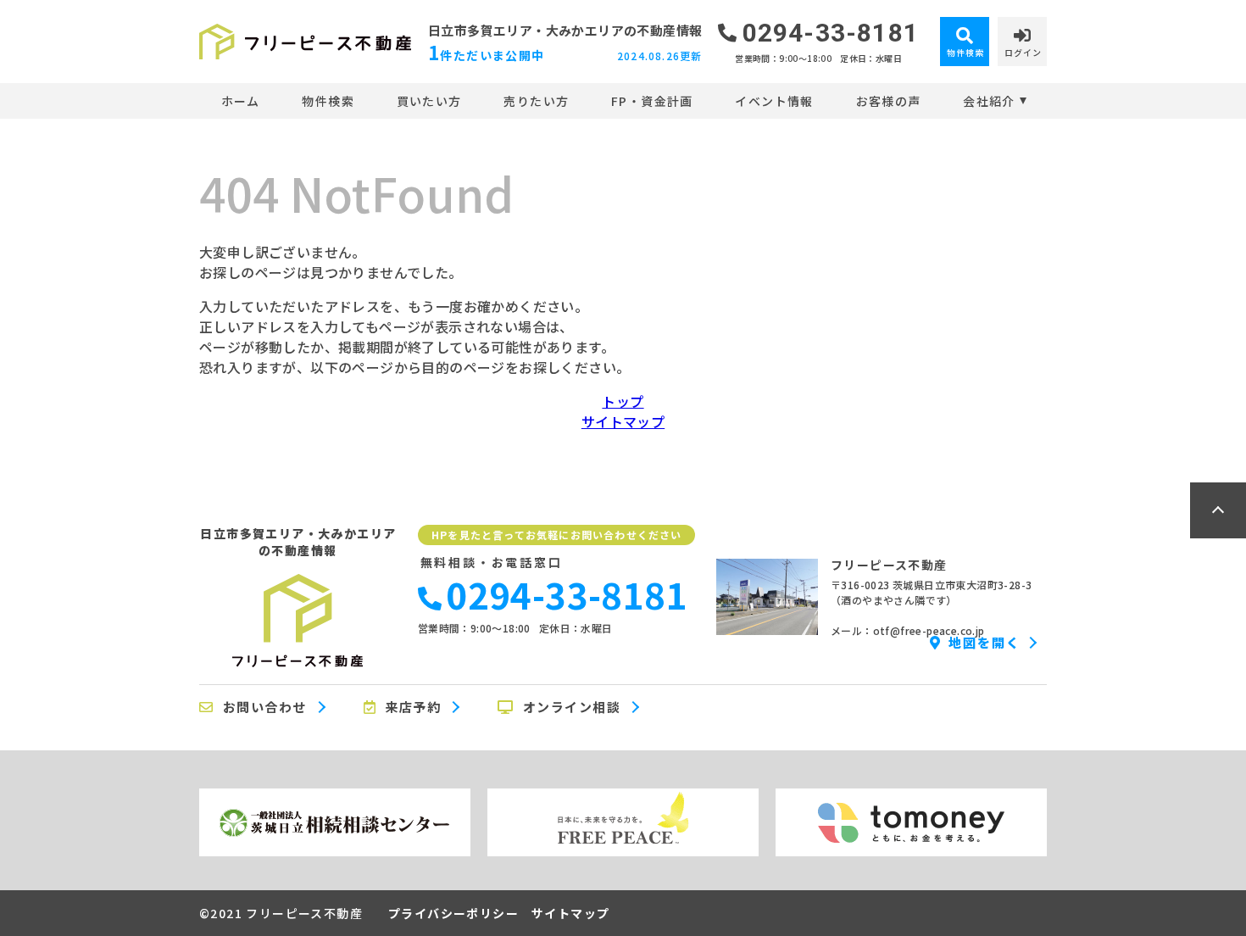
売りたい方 (536, 100)
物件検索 (328, 100)
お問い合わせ (265, 707)
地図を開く (984, 642)
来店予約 (413, 707)
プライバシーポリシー (453, 913)
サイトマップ (623, 421)
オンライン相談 (572, 707)
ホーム (240, 100)
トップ (622, 401)
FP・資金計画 (652, 100)
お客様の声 (888, 100)
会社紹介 (989, 100)
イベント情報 (774, 100)
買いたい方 (429, 100)
